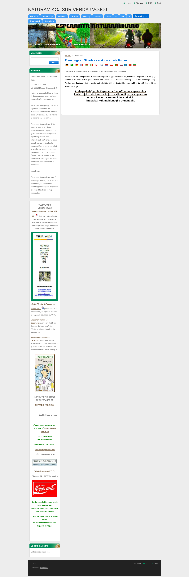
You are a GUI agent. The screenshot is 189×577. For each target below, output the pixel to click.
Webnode (44, 568)
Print (159, 3)
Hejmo (128, 3)
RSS (150, 3)
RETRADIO (39, 405)
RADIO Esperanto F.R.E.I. (45, 471)
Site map (139, 3)
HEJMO (68, 56)
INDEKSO (50, 405)
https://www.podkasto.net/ (45, 450)
